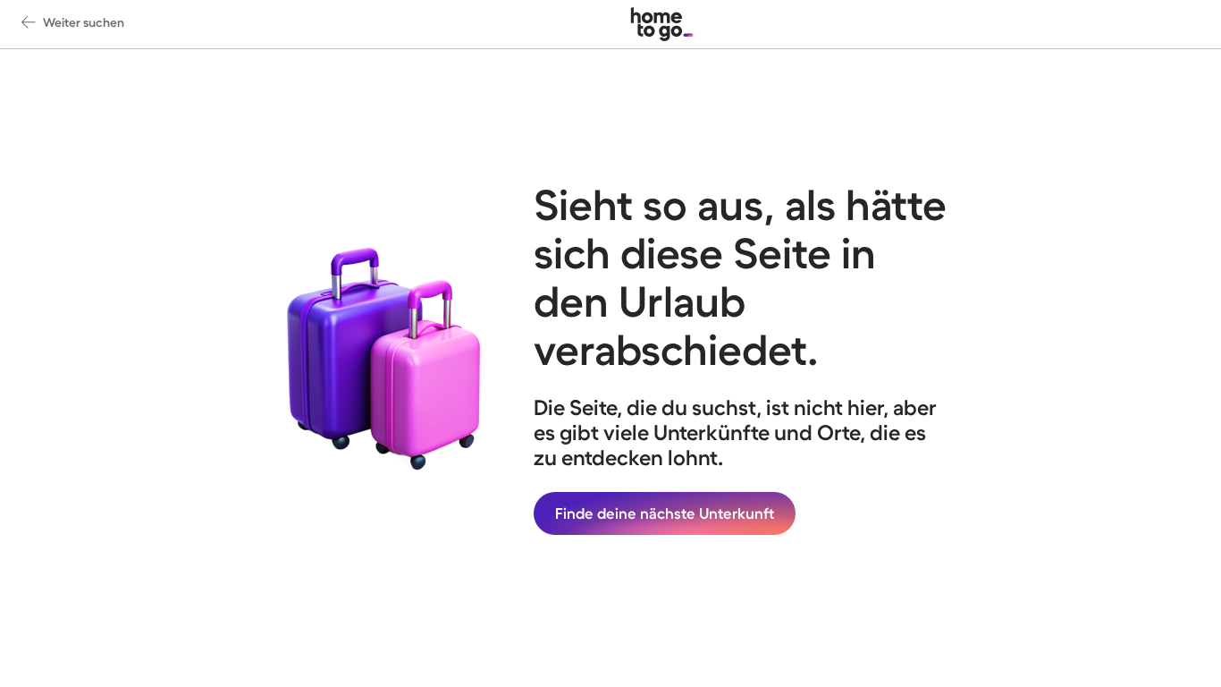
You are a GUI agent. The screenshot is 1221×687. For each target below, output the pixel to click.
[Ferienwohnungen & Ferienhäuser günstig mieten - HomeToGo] (661, 24)
